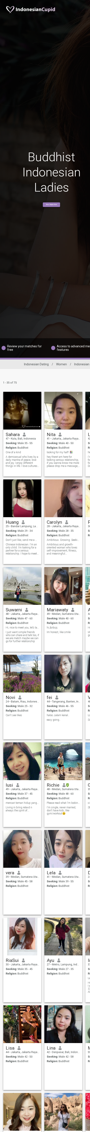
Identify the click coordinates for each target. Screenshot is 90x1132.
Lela (51, 872)
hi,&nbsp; (52, 627)
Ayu (50, 960)
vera (10, 872)
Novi (10, 697)
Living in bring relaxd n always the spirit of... (19, 809)
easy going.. (54, 719)
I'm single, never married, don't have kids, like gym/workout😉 (61, 810)
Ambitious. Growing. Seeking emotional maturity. (63, 539)
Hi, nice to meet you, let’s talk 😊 (22, 627)
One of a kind (13, 452)
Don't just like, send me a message (22, 539)
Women (61, 364)
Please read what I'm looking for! (63, 802)
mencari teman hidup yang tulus (22, 802)
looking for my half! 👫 (60, 452)
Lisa (10, 1048)
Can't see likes (14, 715)
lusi (9, 785)
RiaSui (12, 960)
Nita (51, 434)
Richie (53, 785)
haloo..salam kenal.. (58, 715)
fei (49, 697)
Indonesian (81, 364)
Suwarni (14, 609)
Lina (51, 1048)
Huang (12, 522)
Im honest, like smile (59, 632)
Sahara (13, 434)
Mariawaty (57, 609)
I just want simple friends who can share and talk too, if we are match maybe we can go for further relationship (22, 637)
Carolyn (54, 522)
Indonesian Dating (36, 364)
